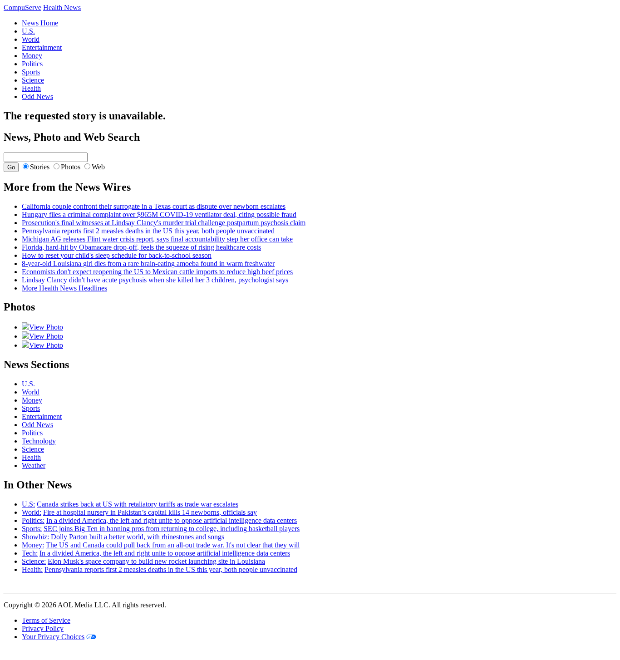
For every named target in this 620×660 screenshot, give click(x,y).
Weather (33, 465)
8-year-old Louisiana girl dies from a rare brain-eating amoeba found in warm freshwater (148, 263)
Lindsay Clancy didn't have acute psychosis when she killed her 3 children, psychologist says (155, 280)
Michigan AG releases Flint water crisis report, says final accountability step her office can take (157, 239)
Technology (39, 441)
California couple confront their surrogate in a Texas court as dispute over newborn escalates (153, 206)
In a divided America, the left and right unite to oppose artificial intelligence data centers (171, 520)
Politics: (33, 520)
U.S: (28, 504)
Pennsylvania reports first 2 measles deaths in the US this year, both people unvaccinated (148, 231)
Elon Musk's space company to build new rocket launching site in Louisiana (156, 561)
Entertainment (42, 47)
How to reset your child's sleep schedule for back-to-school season (117, 255)
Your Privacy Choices (53, 636)
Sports (31, 72)
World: (31, 512)
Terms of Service (46, 620)
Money (32, 55)
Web (98, 167)
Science (33, 80)
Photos (70, 167)
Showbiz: (35, 537)
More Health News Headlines (64, 288)
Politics (32, 64)
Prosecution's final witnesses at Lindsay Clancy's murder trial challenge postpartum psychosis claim (163, 223)
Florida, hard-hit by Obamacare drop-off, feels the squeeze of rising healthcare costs (141, 247)
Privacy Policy (43, 628)
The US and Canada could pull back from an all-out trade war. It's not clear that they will (173, 545)
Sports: (32, 528)
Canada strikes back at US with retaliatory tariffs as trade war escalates (137, 504)
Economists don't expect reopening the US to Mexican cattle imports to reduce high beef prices (157, 272)
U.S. (28, 31)
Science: (34, 561)
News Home (40, 23)
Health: (32, 569)
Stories (39, 167)
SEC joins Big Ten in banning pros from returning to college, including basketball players (172, 528)
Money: (33, 545)
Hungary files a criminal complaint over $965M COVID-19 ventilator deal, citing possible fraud (159, 214)
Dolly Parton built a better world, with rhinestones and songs (137, 537)
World (30, 39)
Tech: (30, 553)
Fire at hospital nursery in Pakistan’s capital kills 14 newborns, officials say (150, 512)
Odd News (37, 96)
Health (31, 88)
